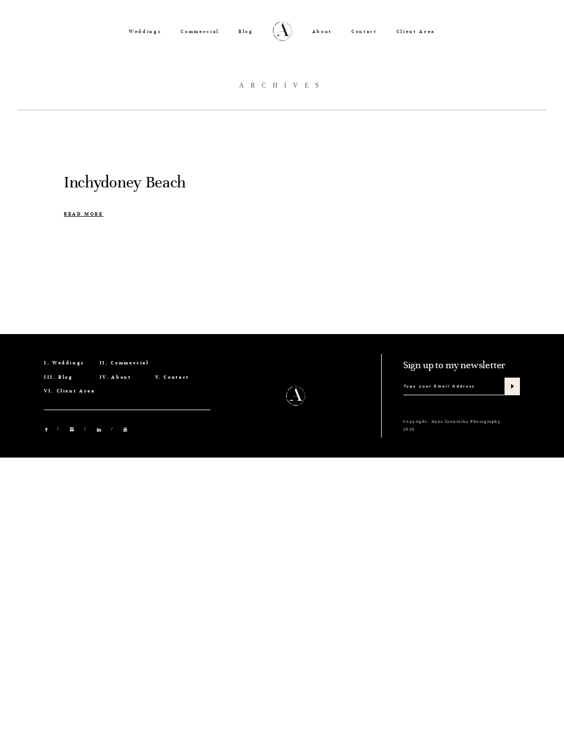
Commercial (200, 31)
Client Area (416, 31)
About (322, 31)
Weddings (145, 31)
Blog (245, 31)
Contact (364, 31)
